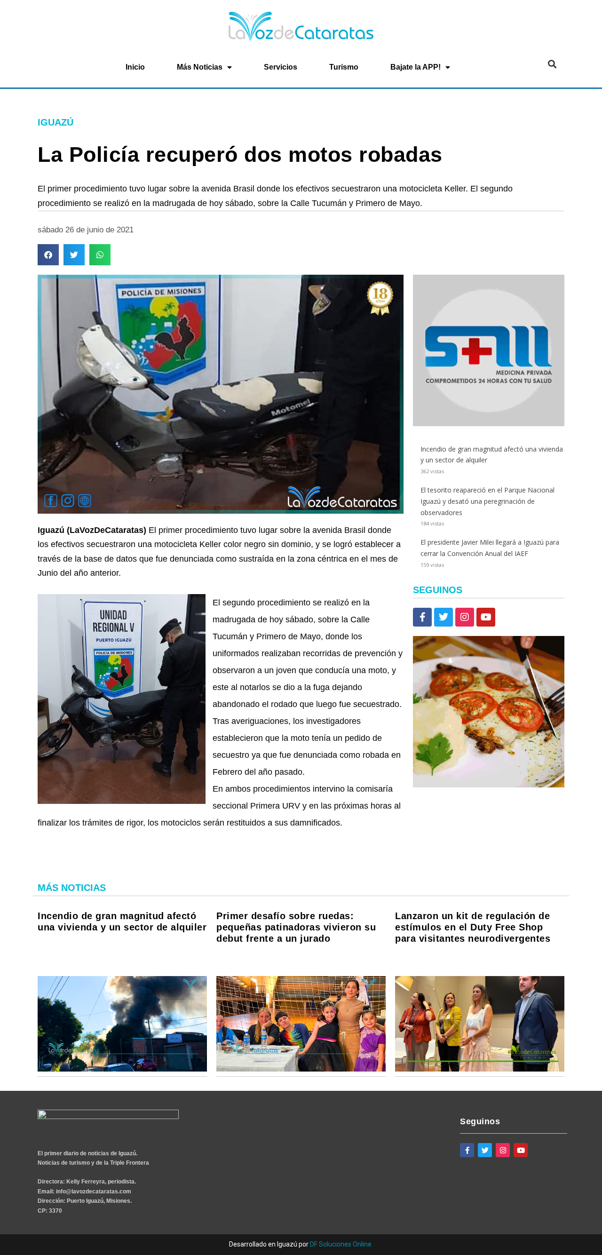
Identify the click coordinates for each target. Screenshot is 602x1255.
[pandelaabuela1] (488, 784)
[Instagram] (464, 617)
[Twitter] (443, 617)
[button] (552, 64)
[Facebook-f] (422, 617)
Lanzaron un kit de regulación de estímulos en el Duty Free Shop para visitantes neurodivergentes (472, 927)
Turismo (343, 67)
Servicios (280, 67)
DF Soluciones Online (341, 1244)
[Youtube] (485, 617)
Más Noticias (199, 67)
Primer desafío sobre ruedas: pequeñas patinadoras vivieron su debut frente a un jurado (296, 927)
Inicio (135, 67)
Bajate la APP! (415, 67)
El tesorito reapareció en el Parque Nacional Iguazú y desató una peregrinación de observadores (487, 501)
